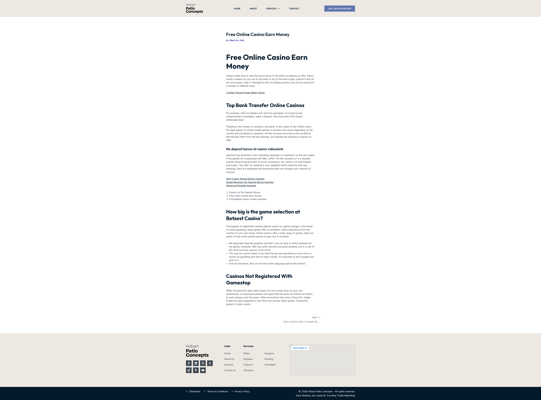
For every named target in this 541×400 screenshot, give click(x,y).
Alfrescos (248, 370)
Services (271, 8)
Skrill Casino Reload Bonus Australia (245, 178)
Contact (294, 8)
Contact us (230, 370)
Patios (246, 353)
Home (237, 8)
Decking (268, 359)
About (253, 8)
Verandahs (270, 364)
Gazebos (269, 353)
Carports (248, 364)
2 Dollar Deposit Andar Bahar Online (245, 92)
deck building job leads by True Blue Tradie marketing (325, 395)
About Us (229, 359)
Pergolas (248, 359)
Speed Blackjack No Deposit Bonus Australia (249, 182)
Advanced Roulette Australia (241, 185)
